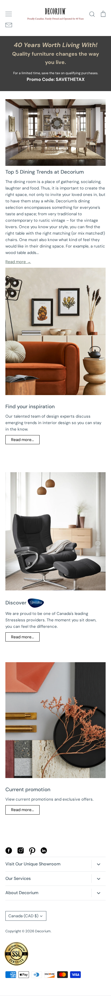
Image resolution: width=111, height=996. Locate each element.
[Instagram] (21, 852)
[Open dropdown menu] (98, 864)
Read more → (18, 261)
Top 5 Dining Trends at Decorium (44, 172)
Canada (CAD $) (23, 916)
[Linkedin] (44, 852)
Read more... (22, 439)
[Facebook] (8, 852)
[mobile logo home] (55, 14)
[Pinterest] (32, 853)
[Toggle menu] (9, 14)
